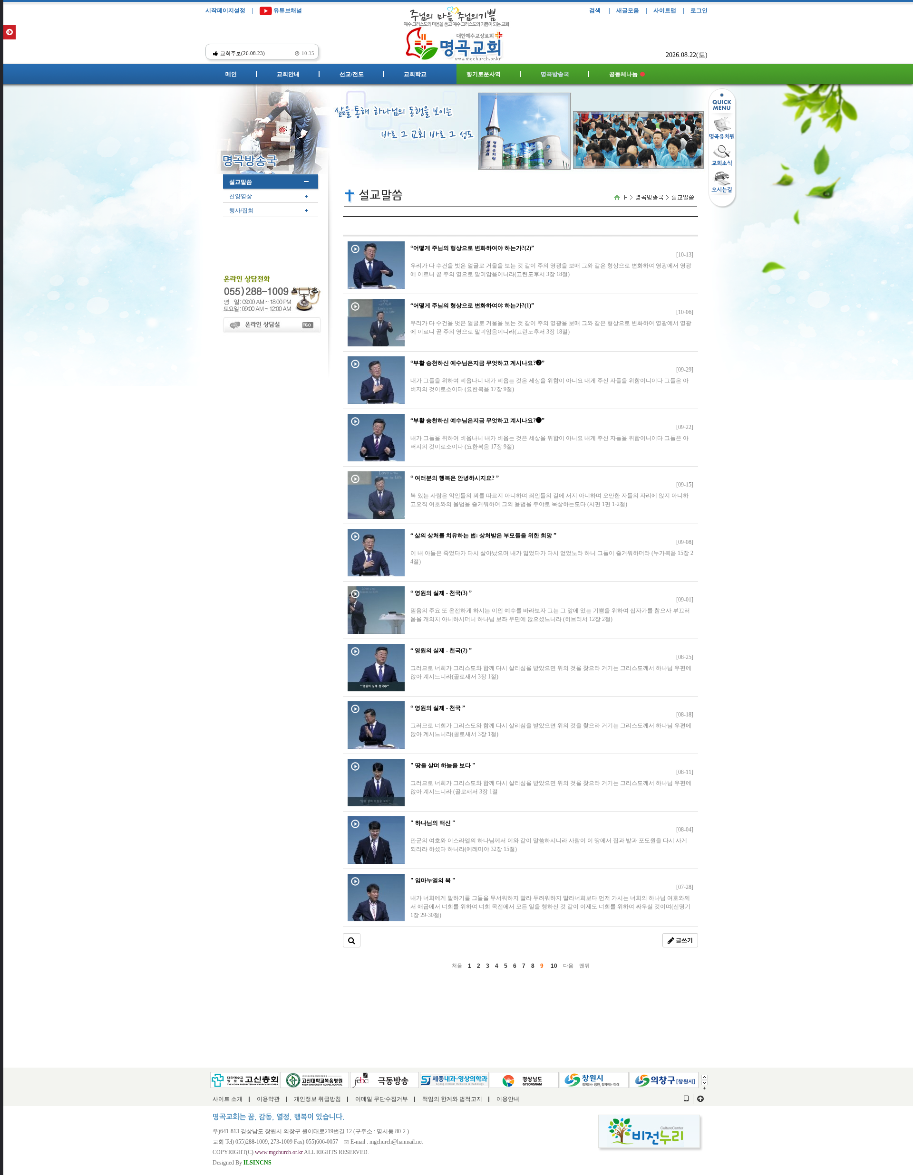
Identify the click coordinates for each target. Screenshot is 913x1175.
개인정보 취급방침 (317, 1099)
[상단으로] (700, 1099)
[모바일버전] (686, 1099)
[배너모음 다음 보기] (704, 1082)
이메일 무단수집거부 (381, 1099)
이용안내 (507, 1099)
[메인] (457, 41)
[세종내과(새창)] (454, 1079)
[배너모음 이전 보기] (704, 1076)
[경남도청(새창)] (524, 1079)
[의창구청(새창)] (664, 1079)
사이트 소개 (228, 1099)
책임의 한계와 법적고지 (452, 1099)
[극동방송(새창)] (384, 1079)
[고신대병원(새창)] (314, 1079)
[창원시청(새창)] (594, 1079)
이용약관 (268, 1099)
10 (554, 966)
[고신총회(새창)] (244, 1079)
